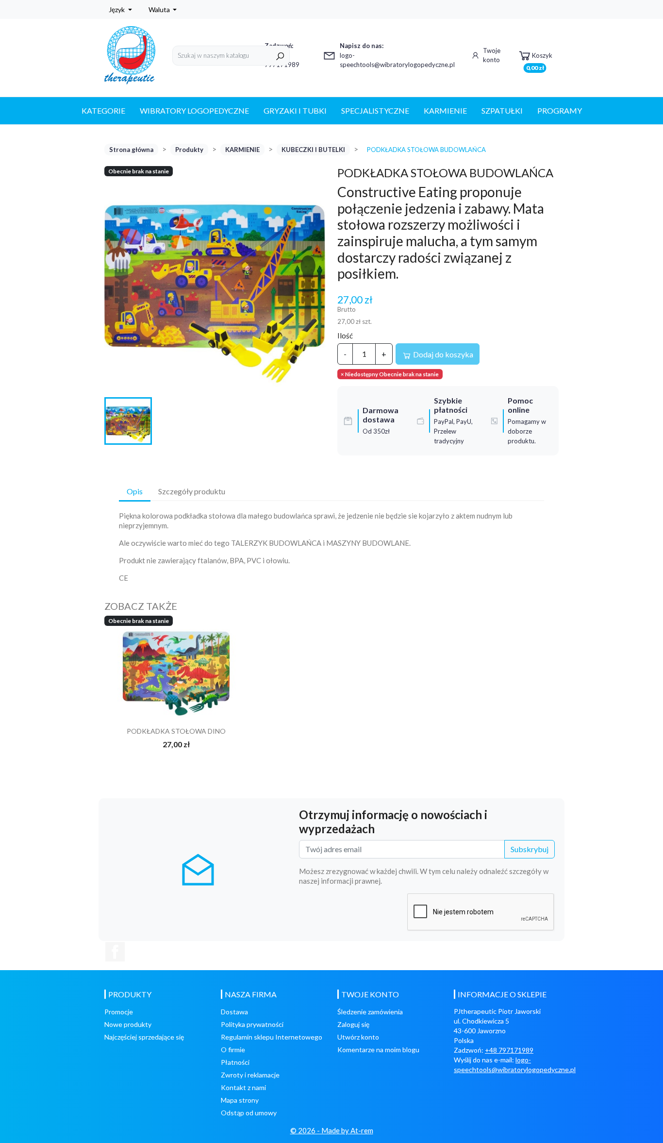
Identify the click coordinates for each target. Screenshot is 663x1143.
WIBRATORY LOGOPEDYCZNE (194, 110)
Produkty (189, 149)
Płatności (235, 1062)
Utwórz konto (358, 1037)
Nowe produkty (127, 1024)
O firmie (233, 1049)
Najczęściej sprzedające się (144, 1037)
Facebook (115, 951)
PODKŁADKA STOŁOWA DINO (176, 731)
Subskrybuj (529, 849)
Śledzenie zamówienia (370, 1012)
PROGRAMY (559, 110)
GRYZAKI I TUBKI (295, 110)
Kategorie (103, 110)
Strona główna (131, 149)
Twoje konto (491, 55)
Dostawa (234, 1012)
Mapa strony (240, 1100)
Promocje (118, 1012)
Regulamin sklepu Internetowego (271, 1037)
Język (117, 9)
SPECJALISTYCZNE (375, 110)
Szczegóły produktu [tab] (191, 491)
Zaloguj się (353, 1024)
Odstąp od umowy (249, 1113)
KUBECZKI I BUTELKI (313, 149)
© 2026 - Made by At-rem (331, 1130)
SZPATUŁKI (502, 110)
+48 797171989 (509, 1050)
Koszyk (539, 58)
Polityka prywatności (252, 1024)
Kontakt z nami (243, 1087)
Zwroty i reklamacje (250, 1075)
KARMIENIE (445, 110)
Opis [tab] (135, 491)
